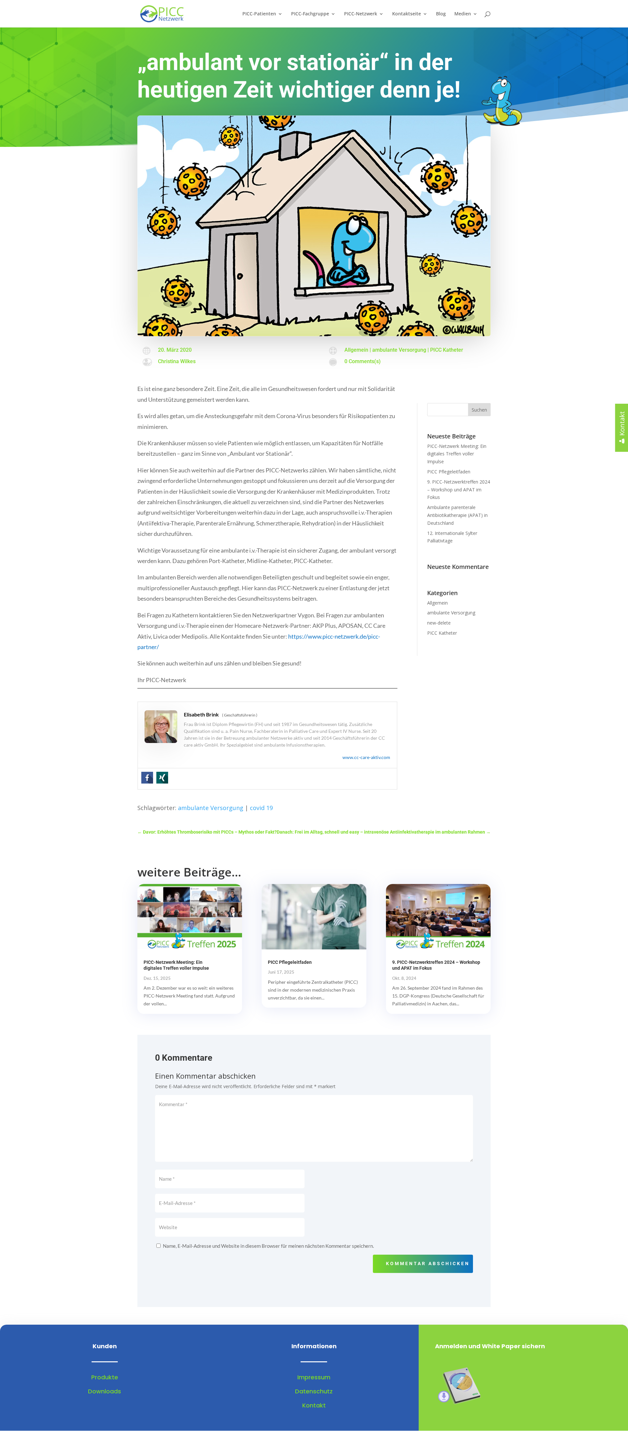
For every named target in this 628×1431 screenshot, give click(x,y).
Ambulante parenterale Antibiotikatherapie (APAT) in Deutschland (457, 515)
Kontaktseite (406, 14)
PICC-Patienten (259, 14)
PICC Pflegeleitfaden (448, 471)
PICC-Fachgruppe (310, 14)
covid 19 (261, 808)
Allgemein (356, 350)
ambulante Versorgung (399, 350)
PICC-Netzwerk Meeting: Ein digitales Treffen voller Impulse (456, 454)
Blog (441, 14)
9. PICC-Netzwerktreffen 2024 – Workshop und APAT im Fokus (458, 490)
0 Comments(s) (362, 361)
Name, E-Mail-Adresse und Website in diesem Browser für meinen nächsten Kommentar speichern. (268, 1246)
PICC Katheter (446, 350)
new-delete (439, 623)
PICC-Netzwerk (360, 14)
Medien (462, 14)
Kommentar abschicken (428, 1263)
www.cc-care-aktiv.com (366, 757)
